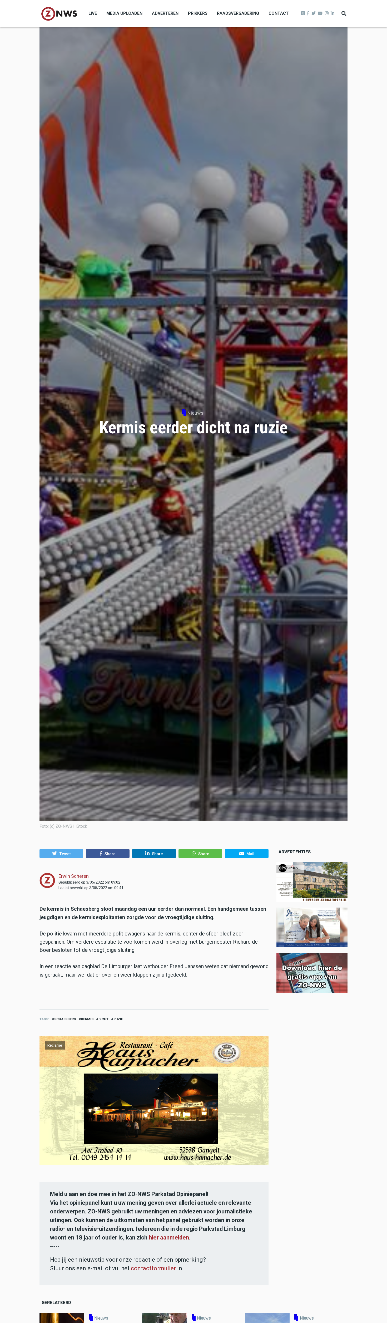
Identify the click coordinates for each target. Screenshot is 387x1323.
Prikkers (197, 13)
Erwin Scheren (73, 876)
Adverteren (165, 13)
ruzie (118, 1019)
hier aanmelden (169, 1237)
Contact (279, 13)
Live (92, 13)
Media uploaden (124, 13)
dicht (103, 1019)
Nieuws (195, 413)
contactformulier (153, 1268)
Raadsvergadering (238, 13)
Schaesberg (65, 1019)
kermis (87, 1019)
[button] (61, 853)
